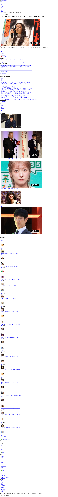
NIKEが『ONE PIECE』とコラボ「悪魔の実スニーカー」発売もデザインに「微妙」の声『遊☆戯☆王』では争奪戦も (15, 89)
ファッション (3, 79)
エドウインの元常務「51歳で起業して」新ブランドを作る (8, 87)
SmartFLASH (2, 487)
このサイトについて (3, 473)
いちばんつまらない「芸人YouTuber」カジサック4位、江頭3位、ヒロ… (9, 298)
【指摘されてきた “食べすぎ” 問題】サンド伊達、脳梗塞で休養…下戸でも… (10, 279)
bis (1, 460)
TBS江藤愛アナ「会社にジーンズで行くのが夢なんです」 (8, 86)
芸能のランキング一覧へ (3, 436)
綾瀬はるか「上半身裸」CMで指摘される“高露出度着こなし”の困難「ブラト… (10, 414)
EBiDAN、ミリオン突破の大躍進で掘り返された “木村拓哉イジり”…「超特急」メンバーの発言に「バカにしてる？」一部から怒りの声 (17, 92)
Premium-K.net (3, 485)
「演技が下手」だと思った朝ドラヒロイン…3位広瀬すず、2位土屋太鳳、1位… (10, 343)
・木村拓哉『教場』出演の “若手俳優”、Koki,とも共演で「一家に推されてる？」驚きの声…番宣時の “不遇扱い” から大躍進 (15, 67)
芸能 (1, 5)
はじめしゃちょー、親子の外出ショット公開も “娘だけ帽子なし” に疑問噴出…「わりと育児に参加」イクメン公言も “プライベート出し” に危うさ (19, 99)
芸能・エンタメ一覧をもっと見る (4, 73)
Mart (1, 458)
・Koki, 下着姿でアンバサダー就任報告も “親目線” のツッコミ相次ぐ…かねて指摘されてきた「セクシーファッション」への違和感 (16, 70)
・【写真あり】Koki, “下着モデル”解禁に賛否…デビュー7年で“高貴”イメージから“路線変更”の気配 (12, 59)
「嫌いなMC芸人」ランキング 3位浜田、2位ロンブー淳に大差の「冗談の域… (10, 324)
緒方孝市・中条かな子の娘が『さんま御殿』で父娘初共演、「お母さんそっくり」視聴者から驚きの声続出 (14, 96)
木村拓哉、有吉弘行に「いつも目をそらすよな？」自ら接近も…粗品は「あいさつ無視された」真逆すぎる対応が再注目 (15, 93)
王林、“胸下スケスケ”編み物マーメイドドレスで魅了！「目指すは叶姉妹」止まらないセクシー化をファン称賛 (14, 90)
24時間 (2, 240)
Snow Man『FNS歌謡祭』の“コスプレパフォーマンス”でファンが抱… (9, 253)
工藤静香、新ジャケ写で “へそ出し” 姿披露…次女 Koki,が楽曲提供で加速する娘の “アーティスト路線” (13, 83)
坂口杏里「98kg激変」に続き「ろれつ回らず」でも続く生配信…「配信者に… (10, 408)
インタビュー (4, 5)
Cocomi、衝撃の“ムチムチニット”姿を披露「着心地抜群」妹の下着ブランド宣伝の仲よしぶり (12, 84)
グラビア (2, 7)
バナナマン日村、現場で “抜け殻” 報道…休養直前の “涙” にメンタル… (9, 266)
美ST (2, 459)
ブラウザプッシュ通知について (5, 477)
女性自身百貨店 (3, 490)
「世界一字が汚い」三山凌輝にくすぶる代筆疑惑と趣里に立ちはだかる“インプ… (11, 395)
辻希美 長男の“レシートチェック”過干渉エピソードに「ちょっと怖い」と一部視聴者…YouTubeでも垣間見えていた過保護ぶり (16, 97)
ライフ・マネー (3, 6)
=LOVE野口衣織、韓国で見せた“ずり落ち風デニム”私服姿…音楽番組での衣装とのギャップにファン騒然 (14, 91)
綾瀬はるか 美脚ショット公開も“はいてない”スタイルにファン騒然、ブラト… (11, 311)
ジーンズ (2, 78)
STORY (2, 457)
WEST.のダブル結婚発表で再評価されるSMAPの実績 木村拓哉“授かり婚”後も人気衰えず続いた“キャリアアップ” (15, 95)
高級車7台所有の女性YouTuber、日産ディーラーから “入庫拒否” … (9, 285)
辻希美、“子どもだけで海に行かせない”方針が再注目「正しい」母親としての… (11, 188)
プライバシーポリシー (4, 474)
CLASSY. (2, 456)
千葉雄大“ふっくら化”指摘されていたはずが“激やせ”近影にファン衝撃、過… (10, 356)
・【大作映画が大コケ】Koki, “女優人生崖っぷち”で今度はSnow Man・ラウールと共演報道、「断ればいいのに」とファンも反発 (15, 65)
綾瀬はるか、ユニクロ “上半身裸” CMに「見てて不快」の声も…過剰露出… (10, 350)
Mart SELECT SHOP (3, 466)
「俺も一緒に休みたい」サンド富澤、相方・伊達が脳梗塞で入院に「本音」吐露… (11, 158)
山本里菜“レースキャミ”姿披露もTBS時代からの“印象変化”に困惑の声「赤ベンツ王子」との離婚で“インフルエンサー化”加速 (16, 88)
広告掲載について (3, 475)
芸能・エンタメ (3, 4)
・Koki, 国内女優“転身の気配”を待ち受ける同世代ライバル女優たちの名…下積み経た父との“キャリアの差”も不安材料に (14, 66)
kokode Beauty (3, 465)
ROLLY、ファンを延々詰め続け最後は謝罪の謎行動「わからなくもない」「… (10, 337)
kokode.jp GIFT (3, 467)
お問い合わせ (3, 478)
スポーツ (2, 449)
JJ (1, 455)
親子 (1, 80)
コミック (2, 8)
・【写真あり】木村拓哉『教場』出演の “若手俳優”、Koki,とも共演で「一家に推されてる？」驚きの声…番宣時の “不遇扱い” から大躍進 (16, 62)
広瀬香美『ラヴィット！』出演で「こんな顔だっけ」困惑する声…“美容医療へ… (11, 369)
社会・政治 (2, 445)
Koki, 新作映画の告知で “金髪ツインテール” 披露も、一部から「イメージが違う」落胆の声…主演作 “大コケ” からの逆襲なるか (16, 82)
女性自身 (2, 462)
